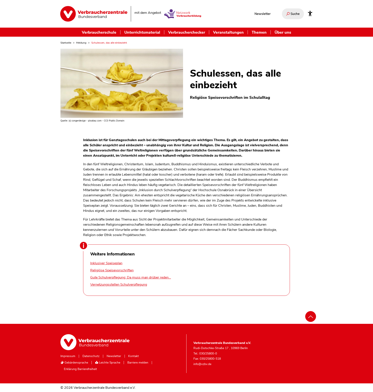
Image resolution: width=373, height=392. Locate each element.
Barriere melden (137, 362)
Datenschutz (91, 356)
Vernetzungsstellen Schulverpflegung (118, 284)
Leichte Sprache (109, 362)
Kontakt (133, 356)
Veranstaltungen (228, 32)
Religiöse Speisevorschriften (112, 270)
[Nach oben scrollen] (310, 316)
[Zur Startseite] (93, 14)
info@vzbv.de (202, 364)
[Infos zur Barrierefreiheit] (310, 14)
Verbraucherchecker (186, 32)
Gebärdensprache (76, 362)
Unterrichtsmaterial (142, 32)
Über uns (283, 32)
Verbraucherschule (99, 32)
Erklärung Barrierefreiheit (80, 369)
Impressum (67, 356)
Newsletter (262, 14)
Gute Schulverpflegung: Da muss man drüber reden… (130, 277)
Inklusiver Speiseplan (106, 263)
